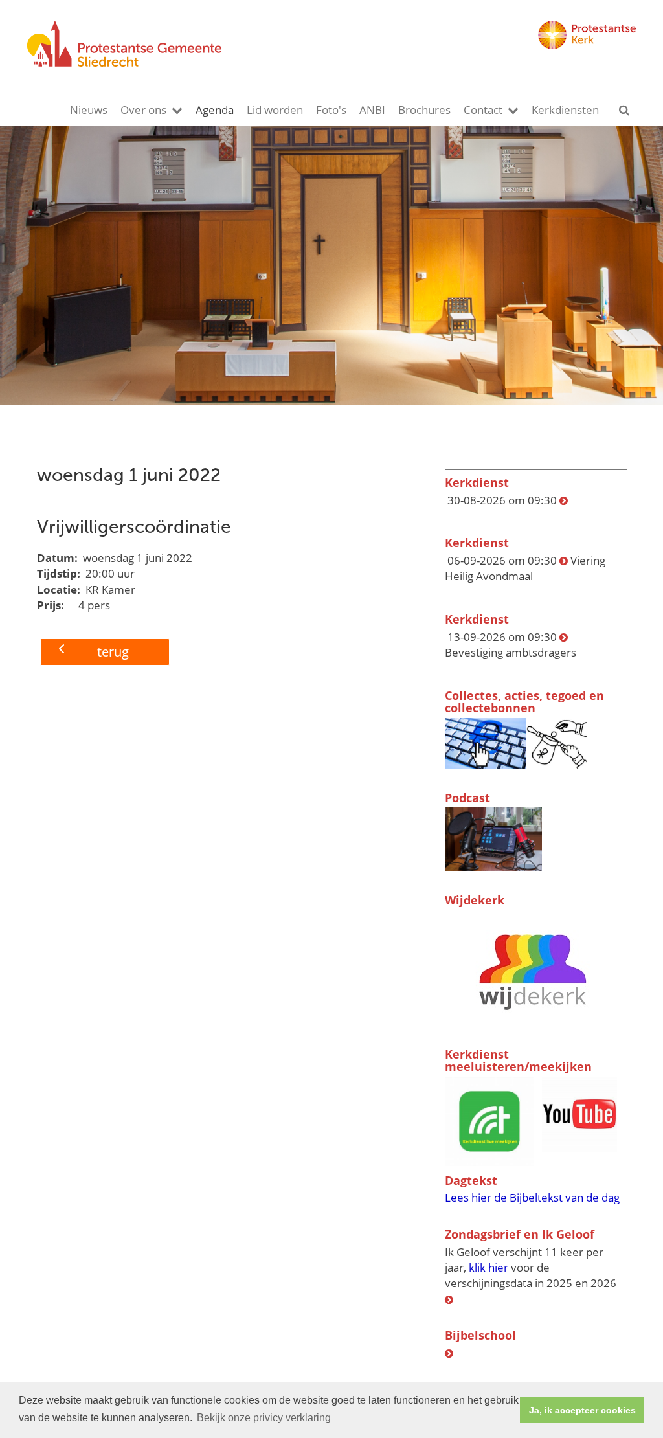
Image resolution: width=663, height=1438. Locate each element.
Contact (483, 109)
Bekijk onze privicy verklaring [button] (264, 1417)
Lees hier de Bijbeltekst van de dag (532, 1197)
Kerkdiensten (565, 109)
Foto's (331, 109)
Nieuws (88, 109)
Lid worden (275, 109)
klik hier (488, 1267)
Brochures (424, 109)
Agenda (215, 109)
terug (113, 651)
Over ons (143, 109)
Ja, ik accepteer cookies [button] (582, 1410)
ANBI (372, 109)
